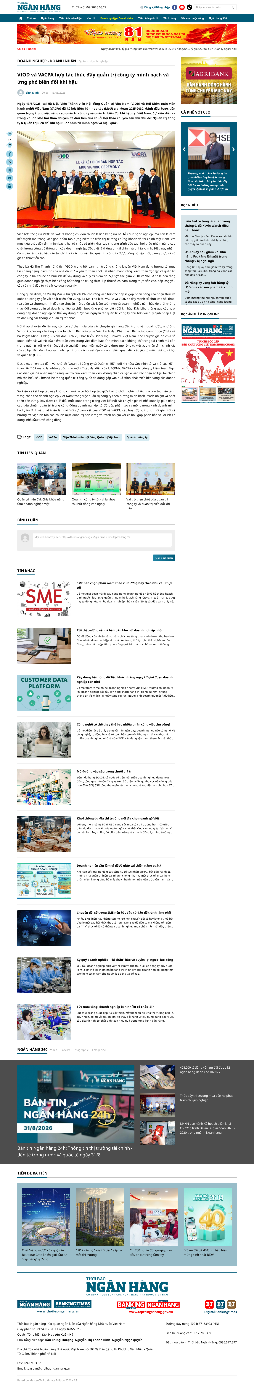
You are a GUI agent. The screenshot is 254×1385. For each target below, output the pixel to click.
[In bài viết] (9, 186)
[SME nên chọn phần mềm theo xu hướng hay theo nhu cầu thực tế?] (44, 598)
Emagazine (99, 1050)
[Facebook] (174, 7)
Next (233, 149)
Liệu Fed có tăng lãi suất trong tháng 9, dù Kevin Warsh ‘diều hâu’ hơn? (207, 225)
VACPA (53, 437)
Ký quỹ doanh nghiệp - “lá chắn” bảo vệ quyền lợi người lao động (125, 960)
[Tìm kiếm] (234, 7)
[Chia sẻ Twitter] (9, 162)
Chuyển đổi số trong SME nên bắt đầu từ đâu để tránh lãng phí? (124, 912)
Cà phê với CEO (195, 112)
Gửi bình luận (164, 557)
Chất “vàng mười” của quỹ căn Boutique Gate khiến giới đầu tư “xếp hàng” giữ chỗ (44, 1254)
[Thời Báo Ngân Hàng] (41, 7)
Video (53, 1050)
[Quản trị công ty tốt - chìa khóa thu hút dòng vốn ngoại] (96, 479)
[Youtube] (182, 7)
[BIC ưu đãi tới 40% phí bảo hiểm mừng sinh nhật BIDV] (208, 1217)
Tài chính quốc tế (148, 18)
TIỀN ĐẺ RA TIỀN (32, 1173)
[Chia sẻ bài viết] (9, 178)
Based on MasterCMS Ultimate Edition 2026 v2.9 (47, 1380)
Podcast (65, 1050)
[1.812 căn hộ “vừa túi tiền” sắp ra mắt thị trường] (100, 1217)
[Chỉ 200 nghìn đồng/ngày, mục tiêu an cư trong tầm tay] (154, 1217)
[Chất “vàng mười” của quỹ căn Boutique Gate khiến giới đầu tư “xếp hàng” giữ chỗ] (46, 1217)
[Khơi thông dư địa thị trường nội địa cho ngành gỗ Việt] (44, 834)
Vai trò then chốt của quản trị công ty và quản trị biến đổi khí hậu (148, 503)
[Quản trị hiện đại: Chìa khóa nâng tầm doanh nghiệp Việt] (41, 479)
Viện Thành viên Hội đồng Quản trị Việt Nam (91, 437)
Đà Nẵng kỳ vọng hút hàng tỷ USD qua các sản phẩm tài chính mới (209, 287)
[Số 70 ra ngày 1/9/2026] (209, 363)
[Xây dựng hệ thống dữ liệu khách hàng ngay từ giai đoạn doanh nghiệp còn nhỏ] (44, 693)
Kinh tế (91, 18)
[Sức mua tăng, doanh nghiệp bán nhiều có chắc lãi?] (44, 1022)
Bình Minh (32, 92)
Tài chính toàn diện (70, 18)
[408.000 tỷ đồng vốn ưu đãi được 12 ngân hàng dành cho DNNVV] (157, 1077)
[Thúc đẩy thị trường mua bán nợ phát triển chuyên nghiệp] (157, 1105)
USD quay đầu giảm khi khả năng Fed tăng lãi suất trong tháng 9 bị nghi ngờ (206, 256)
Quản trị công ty (137, 437)
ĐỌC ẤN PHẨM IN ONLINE (200, 314)
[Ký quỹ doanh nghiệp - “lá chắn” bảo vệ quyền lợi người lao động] (44, 975)
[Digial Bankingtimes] (221, 1307)
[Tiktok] (189, 7)
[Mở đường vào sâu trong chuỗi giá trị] (44, 787)
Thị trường (169, 18)
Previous (184, 149)
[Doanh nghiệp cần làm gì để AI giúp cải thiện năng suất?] (44, 881)
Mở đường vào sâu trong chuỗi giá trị (105, 771)
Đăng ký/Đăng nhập (157, 7)
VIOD (39, 437)
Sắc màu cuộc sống (192, 18)
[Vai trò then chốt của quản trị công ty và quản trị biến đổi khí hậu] (150, 479)
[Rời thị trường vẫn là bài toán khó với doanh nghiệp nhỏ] (44, 646)
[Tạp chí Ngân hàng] (148, 1307)
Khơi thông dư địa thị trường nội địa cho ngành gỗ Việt (118, 818)
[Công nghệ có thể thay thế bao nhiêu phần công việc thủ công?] (44, 740)
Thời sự (31, 18)
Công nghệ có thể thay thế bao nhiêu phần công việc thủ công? (124, 724)
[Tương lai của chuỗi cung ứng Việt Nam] (209, 148)
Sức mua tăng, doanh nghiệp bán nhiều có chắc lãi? (115, 1007)
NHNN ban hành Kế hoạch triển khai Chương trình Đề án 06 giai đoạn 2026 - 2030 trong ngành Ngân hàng (207, 1128)
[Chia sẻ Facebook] (9, 154)
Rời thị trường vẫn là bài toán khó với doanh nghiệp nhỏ (119, 630)
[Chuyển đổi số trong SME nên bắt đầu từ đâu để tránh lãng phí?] (44, 928)
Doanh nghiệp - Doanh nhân (116, 18)
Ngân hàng (47, 18)
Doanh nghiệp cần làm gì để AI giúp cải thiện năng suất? (119, 865)
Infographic (81, 1050)
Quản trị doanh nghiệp (93, 61)
